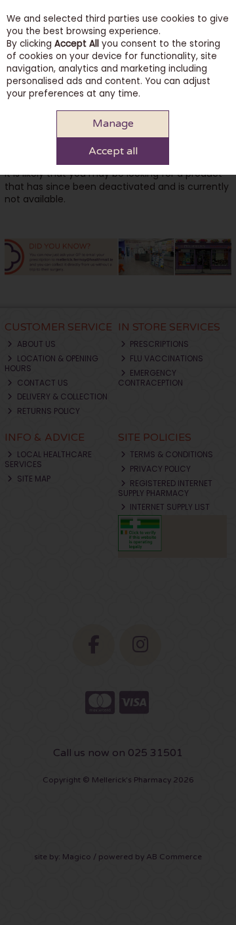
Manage (113, 123)
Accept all (113, 151)
